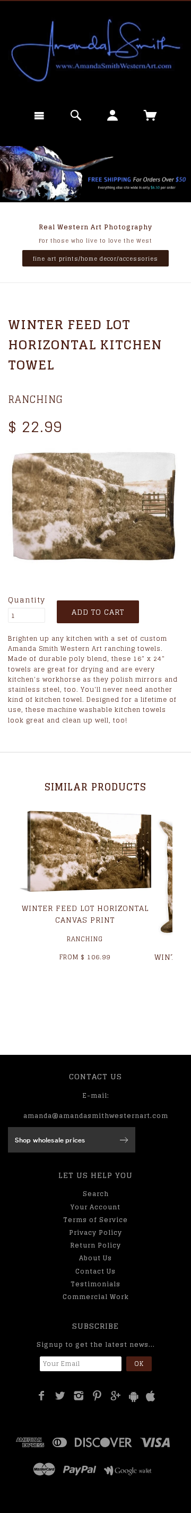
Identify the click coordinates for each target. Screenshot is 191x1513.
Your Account (95, 1207)
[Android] (133, 1396)
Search (96, 1193)
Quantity (26, 600)
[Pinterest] (97, 1395)
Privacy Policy (95, 1232)
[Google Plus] (115, 1395)
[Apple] (150, 1396)
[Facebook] (41, 1395)
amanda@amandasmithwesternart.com (95, 1115)
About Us (95, 1257)
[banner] (95, 50)
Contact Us (95, 1271)
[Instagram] (78, 1395)
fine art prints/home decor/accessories (95, 258)
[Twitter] (60, 1395)
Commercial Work (96, 1296)
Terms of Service (95, 1219)
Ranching (35, 399)
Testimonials (95, 1284)
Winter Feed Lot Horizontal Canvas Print (85, 913)
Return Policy (95, 1245)
